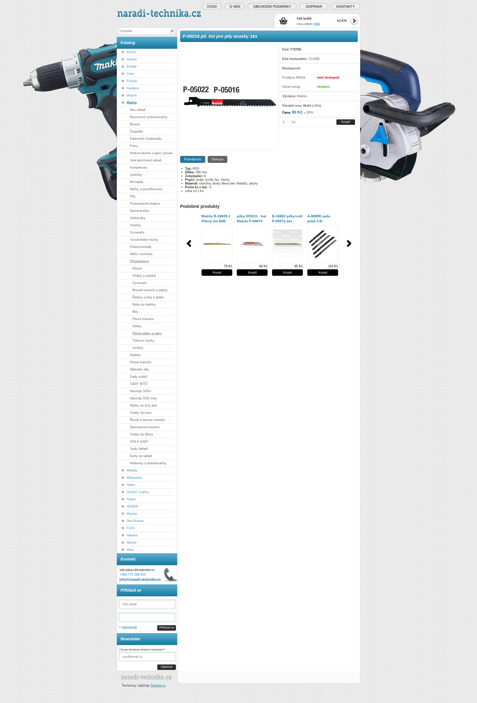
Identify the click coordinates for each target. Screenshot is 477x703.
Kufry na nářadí (141, 456)
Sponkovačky (140, 211)
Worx (130, 550)
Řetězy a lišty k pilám (148, 297)
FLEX (131, 528)
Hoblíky (135, 355)
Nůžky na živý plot (143, 405)
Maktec (132, 514)
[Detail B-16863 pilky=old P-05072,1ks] (287, 244)
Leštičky (136, 175)
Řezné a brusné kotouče (147, 420)
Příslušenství (139, 261)
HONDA (132, 506)
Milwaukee (134, 477)
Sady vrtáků (138, 376)
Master (132, 542)
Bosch (131, 52)
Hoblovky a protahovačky (148, 463)
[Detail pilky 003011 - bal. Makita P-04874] (252, 244)
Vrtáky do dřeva (141, 434)
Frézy (134, 146)
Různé (137, 268)
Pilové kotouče (143, 319)
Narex (131, 485)
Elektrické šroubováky (146, 139)
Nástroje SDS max (143, 398)
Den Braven (135, 521)
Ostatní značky (138, 492)
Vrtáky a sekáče (144, 276)
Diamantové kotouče (144, 427)
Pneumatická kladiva (145, 203)
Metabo (132, 470)
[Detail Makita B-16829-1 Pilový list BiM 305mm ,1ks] (217, 244)
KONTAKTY (345, 6)
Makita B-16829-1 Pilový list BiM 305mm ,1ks (216, 221)
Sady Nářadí (139, 449)
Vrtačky (135, 225)
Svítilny (137, 348)
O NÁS (235, 6)
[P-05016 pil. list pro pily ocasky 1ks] (229, 97)
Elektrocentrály (141, 247)
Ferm (130, 74)
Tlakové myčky (143, 340)
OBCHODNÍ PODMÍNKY (272, 6)
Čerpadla (136, 131)
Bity (135, 312)
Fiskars (132, 81)
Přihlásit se (166, 627)
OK (172, 31)
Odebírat (166, 666)
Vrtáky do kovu (141, 413)
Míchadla (136, 182)
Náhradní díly (139, 369)
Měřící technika (141, 254)
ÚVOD (212, 6)
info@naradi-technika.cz (140, 579)
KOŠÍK (342, 21)
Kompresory (138, 167)
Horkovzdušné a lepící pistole (151, 153)
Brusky (135, 124)
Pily (132, 196)
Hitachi (132, 95)
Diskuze (217, 159)
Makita (132, 102)
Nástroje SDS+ (141, 391)
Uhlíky (137, 326)
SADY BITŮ (138, 384)
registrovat (129, 627)
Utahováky (137, 218)
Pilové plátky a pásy (147, 333)
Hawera (132, 535)
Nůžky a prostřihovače (146, 189)
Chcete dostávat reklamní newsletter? (142, 649)
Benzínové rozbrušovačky (148, 117)
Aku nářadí (138, 110)
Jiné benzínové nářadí (146, 160)
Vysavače (137, 232)
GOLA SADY (139, 441)
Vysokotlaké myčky (144, 239)
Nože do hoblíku (144, 304)
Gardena (133, 88)
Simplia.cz (158, 685)
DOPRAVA (314, 6)
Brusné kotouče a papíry (150, 290)
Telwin (131, 499)
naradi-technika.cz (131, 11)
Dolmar (132, 59)
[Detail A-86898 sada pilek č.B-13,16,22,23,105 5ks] (322, 244)
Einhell (131, 66)
